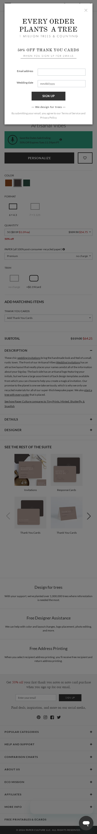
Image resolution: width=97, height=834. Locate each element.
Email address (25, 71)
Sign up (48, 96)
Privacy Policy (48, 117)
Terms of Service (71, 113)
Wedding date (25, 82)
